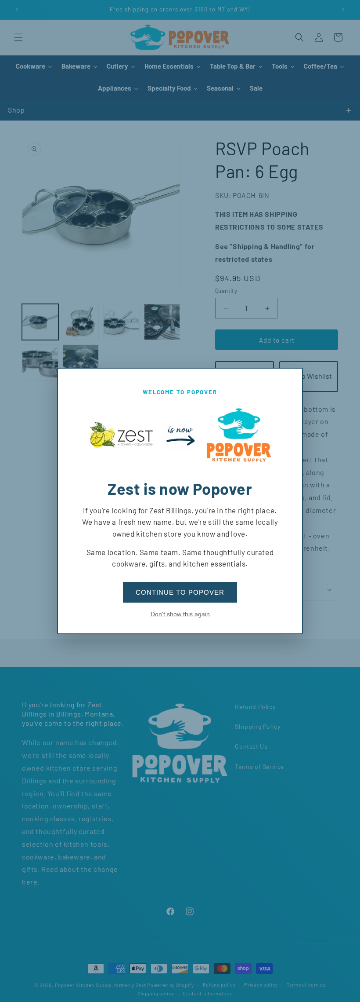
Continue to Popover (180, 592)
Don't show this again (180, 614)
